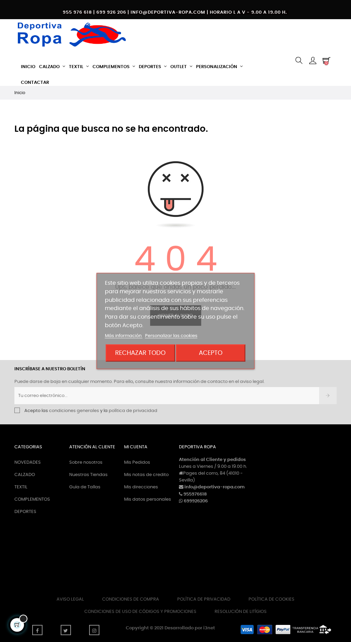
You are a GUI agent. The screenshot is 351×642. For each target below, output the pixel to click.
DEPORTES (25, 512)
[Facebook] (37, 630)
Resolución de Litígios (241, 611)
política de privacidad (133, 411)
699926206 (196, 501)
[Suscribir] (328, 395)
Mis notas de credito (146, 475)
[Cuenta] (312, 61)
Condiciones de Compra (130, 599)
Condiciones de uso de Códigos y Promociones (140, 611)
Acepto (210, 352)
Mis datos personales (147, 499)
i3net (209, 628)
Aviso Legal (70, 599)
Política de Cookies (271, 599)
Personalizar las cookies (171, 335)
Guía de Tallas (84, 487)
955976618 (195, 494)
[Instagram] (94, 630)
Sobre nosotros (85, 462)
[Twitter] (65, 630)
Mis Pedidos (137, 462)
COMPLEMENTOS (32, 499)
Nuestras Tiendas (88, 475)
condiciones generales (74, 411)
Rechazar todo (140, 352)
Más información (124, 335)
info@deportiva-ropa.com (214, 487)
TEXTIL (20, 487)
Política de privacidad (203, 599)
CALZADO (24, 475)
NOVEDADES (27, 462)
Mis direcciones (141, 487)
